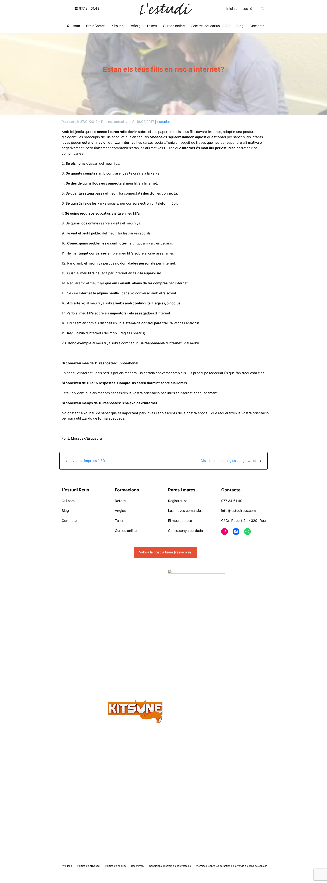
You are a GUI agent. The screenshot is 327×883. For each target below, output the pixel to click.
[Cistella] (262, 8)
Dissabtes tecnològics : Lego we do (229, 461)
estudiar (163, 122)
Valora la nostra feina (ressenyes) (166, 552)
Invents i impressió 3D (87, 461)
